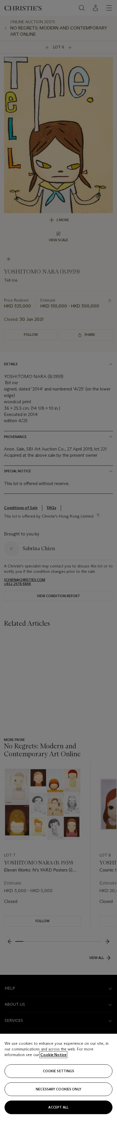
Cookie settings (58, 1071)
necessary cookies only (58, 1089)
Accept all (58, 1107)
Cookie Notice (53, 1054)
